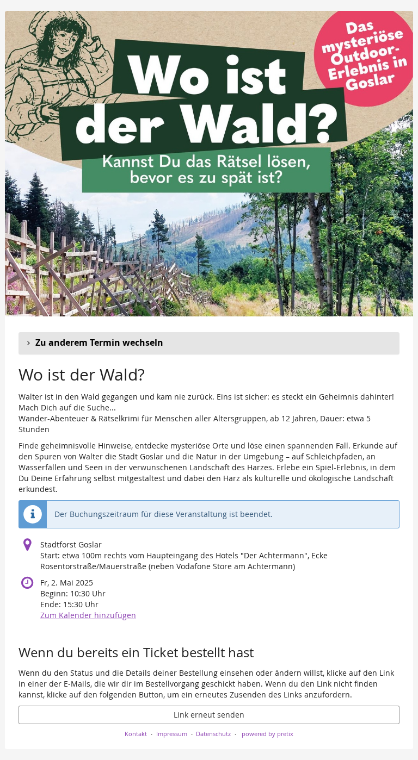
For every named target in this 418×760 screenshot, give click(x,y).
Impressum (171, 734)
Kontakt (136, 734)
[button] (209, 343)
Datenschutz (213, 734)
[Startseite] (209, 163)
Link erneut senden (209, 714)
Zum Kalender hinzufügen (88, 615)
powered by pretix (267, 734)
